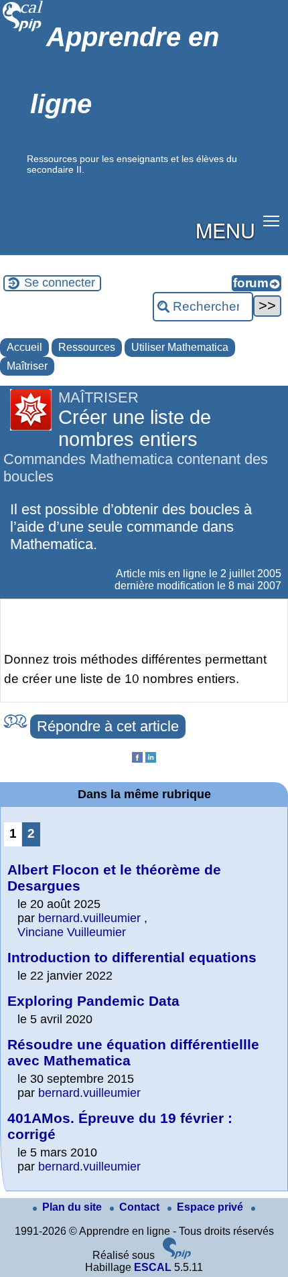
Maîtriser (27, 366)
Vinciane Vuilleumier (71, 932)
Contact (140, 1207)
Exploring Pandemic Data (93, 1000)
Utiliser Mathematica (179, 347)
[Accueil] (23, 29)
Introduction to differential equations (132, 957)
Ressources (86, 347)
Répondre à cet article (108, 726)
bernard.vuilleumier (89, 918)
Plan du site (73, 1207)
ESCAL (152, 1267)
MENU (225, 229)
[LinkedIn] (150, 759)
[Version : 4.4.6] (176, 1255)
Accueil (24, 347)
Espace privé (211, 1207)
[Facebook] (137, 759)
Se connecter (59, 282)
